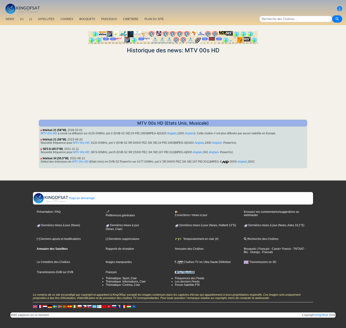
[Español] (70, 306)
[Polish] (79, 306)
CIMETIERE (130, 19)
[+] (21, 19)
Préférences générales (120, 215)
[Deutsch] (50, 306)
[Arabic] (104, 306)
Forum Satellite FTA (187, 285)
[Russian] (114, 306)
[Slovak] (89, 306)
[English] (35, 306)
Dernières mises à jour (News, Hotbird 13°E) (207, 225)
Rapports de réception (120, 248)
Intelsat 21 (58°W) (54, 130)
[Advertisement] (173, 87)
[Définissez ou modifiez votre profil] (339, 9)
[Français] (40, 306)
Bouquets (250, 248)
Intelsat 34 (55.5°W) (55, 158)
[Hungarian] (129, 306)
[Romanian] (124, 306)
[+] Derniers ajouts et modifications (59, 239)
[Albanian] (134, 306)
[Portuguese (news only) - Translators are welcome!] (65, 306)
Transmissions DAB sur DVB (55, 272)
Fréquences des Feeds (189, 278)
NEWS (10, 19)
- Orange (254, 252)
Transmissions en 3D (262, 262)
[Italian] (74, 306)
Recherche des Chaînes (262, 239)
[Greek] (94, 306)
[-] (30, 19)
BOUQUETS (87, 19)
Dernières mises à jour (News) (60, 225)
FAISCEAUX (109, 19)
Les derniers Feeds (187, 281)
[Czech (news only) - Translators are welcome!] (84, 306)
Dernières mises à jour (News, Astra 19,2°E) (276, 225)
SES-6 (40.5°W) (53, 149)
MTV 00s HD (49, 133)
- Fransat (266, 252)
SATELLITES (46, 19)
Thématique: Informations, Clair (126, 281)
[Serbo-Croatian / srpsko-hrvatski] (119, 306)
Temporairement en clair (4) (200, 239)
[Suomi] (99, 306)
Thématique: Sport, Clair (121, 278)
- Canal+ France (280, 248)
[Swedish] (55, 306)
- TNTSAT (297, 248)
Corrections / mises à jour (191, 215)
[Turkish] (109, 306)
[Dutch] (45, 306)
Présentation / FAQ (48, 211)
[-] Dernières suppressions (122, 239)
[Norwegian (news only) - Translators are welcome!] (60, 306)
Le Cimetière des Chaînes (53, 262)
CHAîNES (66, 19)
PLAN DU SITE (154, 19)
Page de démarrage (81, 198)
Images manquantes (119, 262)
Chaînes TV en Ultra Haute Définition (207, 262)
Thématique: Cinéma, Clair (123, 285)
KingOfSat (321, 315)
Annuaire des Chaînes (189, 248)
